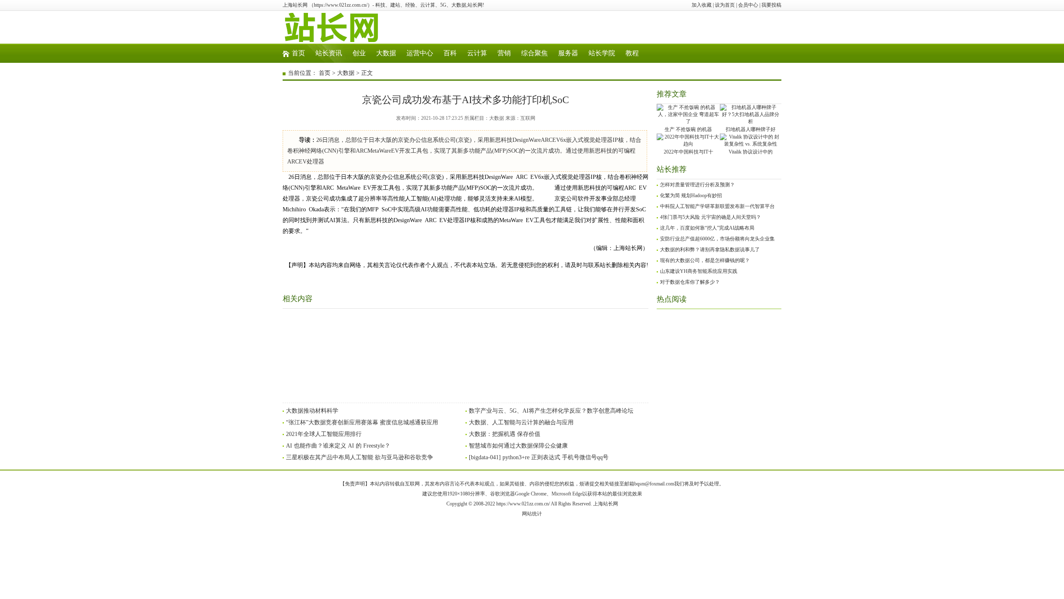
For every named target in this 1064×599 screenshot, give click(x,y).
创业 (359, 53)
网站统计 (532, 514)
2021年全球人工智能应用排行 (324, 434)
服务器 (568, 53)
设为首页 (725, 5)
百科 (450, 53)
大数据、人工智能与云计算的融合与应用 (521, 422)
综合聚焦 (534, 53)
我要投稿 (771, 5)
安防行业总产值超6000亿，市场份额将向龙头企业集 (717, 239)
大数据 (386, 53)
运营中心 (419, 53)
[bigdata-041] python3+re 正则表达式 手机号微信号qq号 (538, 457)
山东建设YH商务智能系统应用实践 (698, 271)
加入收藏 (702, 5)
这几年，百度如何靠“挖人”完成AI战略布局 (707, 228)
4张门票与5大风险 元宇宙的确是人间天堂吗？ (710, 217)
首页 (298, 53)
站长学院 (602, 53)
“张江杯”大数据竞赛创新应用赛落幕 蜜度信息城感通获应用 (362, 422)
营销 (504, 53)
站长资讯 (328, 53)
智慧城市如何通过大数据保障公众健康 (518, 446)
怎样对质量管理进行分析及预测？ (697, 185)
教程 (632, 53)
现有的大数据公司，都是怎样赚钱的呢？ (705, 260)
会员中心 (748, 5)
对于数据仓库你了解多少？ (690, 282)
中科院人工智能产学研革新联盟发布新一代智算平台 (717, 206)
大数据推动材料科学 (312, 411)
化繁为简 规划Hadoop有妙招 (691, 195)
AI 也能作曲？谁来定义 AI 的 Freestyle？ (338, 446)
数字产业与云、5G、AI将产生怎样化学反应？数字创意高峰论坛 (551, 411)
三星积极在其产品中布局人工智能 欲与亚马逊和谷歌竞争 (359, 457)
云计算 (477, 53)
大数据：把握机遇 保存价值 (504, 434)
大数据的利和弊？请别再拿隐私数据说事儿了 (710, 249)
